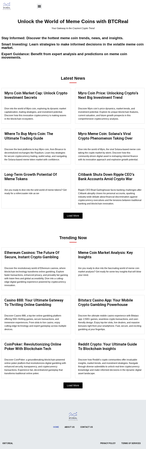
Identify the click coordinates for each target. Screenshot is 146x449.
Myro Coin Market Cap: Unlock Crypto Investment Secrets (35, 95)
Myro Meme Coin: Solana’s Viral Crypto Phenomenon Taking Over (105, 136)
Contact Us (86, 427)
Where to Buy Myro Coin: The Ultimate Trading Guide (28, 136)
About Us (70, 427)
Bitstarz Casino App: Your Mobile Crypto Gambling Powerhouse (105, 302)
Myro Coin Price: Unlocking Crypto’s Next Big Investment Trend (108, 95)
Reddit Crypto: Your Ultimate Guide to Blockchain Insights (107, 346)
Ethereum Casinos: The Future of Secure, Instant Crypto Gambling (31, 254)
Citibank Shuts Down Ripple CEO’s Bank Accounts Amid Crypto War (106, 176)
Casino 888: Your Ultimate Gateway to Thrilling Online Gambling (33, 302)
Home (56, 427)
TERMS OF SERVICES (131, 443)
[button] (39, 6)
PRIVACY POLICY (107, 443)
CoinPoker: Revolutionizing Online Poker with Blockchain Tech (32, 346)
